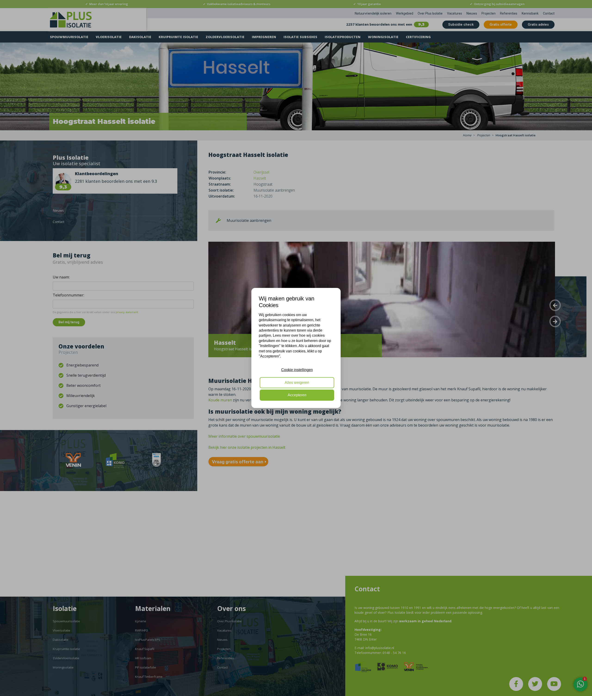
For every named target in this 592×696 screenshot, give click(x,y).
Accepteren (297, 395)
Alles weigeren (297, 383)
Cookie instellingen (297, 370)
